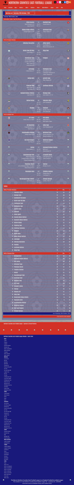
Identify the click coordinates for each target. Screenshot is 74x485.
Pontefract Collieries (19, 228)
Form (5, 399)
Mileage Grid (6, 436)
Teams (38, 7)
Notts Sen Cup (7, 381)
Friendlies (6, 386)
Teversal (45, 164)
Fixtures (5, 342)
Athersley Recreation (28, 43)
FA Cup (5, 373)
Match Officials (45, 7)
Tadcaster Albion (47, 100)
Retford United (30, 100)
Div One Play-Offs (7, 370)
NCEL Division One (9, 114)
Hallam (32, 147)
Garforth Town (46, 78)
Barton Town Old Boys (28, 50)
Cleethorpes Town (29, 58)
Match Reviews (7, 350)
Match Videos (6, 355)
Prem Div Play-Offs (7, 366)
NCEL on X (6, 464)
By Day (5, 360)
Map (5, 434)
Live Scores (10, 7)
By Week (6, 362)
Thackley (32, 108)
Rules (5, 451)
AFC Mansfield (30, 125)
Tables (27, 7)
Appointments (7, 443)
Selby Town (46, 125)
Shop (62, 7)
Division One (6, 347)
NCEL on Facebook (8, 467)
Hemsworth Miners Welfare (50, 147)
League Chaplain (7, 448)
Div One (5, 368)
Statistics (32, 7)
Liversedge (31, 69)
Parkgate (45, 58)
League (52, 7)
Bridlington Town (47, 69)
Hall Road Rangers (29, 140)
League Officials (7, 446)
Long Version (6, 393)
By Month (6, 363)
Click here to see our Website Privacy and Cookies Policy (37, 483)
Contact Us (6, 449)
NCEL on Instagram (8, 466)
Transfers (6, 352)
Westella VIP (17, 292)
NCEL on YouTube (7, 472)
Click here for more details (63, 316)
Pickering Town (30, 86)
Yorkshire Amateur (48, 171)
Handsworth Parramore (20, 198)
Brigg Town (46, 50)
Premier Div (6, 365)
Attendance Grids (7, 390)
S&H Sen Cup (7, 383)
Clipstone (45, 108)
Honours (6, 456)
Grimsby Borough (47, 179)
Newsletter (6, 457)
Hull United (46, 118)
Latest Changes (7, 441)
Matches (21, 7)
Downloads (6, 454)
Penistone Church (29, 164)
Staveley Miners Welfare (20, 217)
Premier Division (7, 345)
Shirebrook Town (47, 30)
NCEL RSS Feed (7, 474)
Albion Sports (46, 43)
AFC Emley (31, 118)
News (16, 7)
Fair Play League (7, 405)
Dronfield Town (47, 22)
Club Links (6, 476)
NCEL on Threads (7, 469)
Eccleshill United (47, 155)
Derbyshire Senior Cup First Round (12, 19)
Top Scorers (6, 403)
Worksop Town (46, 93)
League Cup (6, 371)
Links (57, 7)
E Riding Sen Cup (7, 376)
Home (5, 7)
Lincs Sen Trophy (7, 378)
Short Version (6, 395)
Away (5, 398)
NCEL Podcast (7, 353)
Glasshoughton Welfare (28, 132)
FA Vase (5, 375)
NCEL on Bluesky (7, 471)
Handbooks (6, 452)
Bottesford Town (47, 132)
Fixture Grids (6, 388)
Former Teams (7, 437)
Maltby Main (31, 78)
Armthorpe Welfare (48, 86)
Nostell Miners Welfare (20, 236)
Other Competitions (8, 348)
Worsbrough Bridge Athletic (27, 179)
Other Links (6, 477)
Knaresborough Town (28, 155)
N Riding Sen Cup (7, 380)
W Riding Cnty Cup (8, 385)
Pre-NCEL (6, 459)
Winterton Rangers (48, 140)
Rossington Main (29, 171)
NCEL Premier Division (10, 39)
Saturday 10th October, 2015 (11, 16)
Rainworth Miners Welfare (27, 93)
